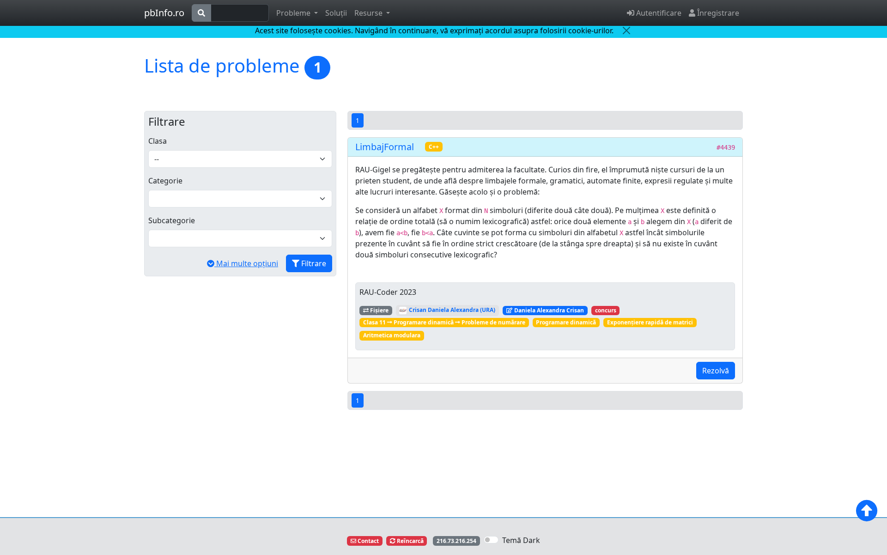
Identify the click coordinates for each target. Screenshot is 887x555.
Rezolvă (715, 371)
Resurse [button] (369, 13)
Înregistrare (717, 13)
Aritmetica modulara (391, 335)
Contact (367, 541)
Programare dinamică (566, 322)
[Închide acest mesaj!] (626, 30)
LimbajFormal (384, 146)
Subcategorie (171, 220)
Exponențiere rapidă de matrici (650, 322)
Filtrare (312, 263)
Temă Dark (521, 540)
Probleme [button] (294, 13)
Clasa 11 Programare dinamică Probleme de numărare (444, 322)
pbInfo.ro (164, 12)
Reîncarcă (409, 541)
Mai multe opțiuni (246, 263)
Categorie (165, 181)
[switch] (491, 539)
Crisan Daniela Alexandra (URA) (451, 310)
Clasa (157, 141)
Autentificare (657, 13)
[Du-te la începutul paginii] (867, 510)
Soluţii (336, 13)
